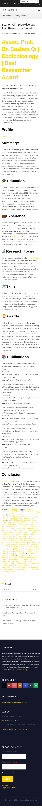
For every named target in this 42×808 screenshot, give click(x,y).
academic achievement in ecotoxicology (17, 511)
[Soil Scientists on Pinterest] (14, 685)
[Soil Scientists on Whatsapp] (35, 685)
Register (5, 786)
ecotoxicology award (20, 528)
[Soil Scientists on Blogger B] (20, 685)
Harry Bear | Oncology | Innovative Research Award (18, 614)
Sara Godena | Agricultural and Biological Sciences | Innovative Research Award (21, 606)
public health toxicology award (25, 551)
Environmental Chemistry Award (26, 530)
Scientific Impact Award (16, 559)
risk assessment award (15, 557)
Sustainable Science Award (25, 563)
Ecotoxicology (17, 236)
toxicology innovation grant (12, 567)
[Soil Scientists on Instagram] (25, 685)
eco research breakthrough (18, 525)
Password (9, 762)
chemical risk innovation (22, 522)
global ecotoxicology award (17, 537)
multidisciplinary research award (14, 543)
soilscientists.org (21, 669)
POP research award (21, 549)
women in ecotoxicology (16, 569)
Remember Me (9, 772)
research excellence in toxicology (14, 553)
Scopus (4, 136)
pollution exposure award (22, 547)
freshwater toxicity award (16, 536)
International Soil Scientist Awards (15, 702)
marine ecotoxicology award (24, 540)
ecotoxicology (34, 258)
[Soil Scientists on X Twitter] (4, 685)
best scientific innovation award (20, 517)
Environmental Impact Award (13, 532)
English (25, 1)
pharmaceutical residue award (18, 545)
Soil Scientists (10, 9)
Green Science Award (26, 538)
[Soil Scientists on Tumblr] (30, 685)
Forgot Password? (8, 788)
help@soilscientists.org (10, 720)
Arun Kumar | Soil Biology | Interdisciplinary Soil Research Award (20, 622)
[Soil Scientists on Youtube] (9, 685)
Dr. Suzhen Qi (7, 481)
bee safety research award (24, 516)
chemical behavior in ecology (18, 520)
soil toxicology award (15, 561)
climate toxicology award (21, 524)
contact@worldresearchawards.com (15, 729)
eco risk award (25, 526)
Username (10, 751)
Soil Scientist (31, 33)
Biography (13, 510)
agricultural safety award (16, 514)
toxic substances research (29, 565)
